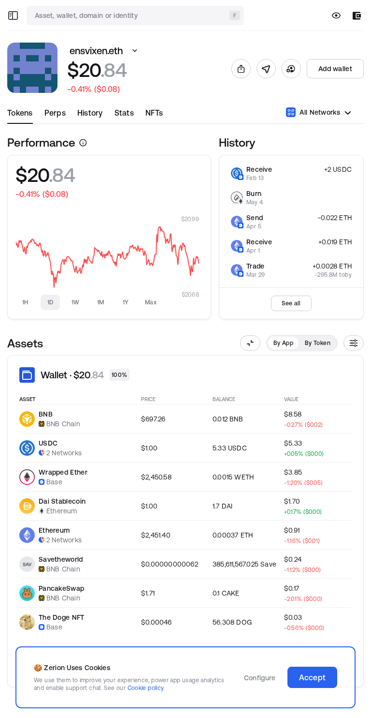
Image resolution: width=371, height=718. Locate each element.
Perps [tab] (55, 112)
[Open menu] (13, 15)
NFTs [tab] (154, 112)
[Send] (266, 68)
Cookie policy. (146, 688)
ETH (345, 218)
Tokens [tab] (20, 112)
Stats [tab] (124, 112)
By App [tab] (283, 343)
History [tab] (90, 112)
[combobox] (136, 15)
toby (345, 274)
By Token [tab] (317, 343)
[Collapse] (250, 343)
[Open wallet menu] (357, 16)
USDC (342, 169)
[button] (135, 51)
